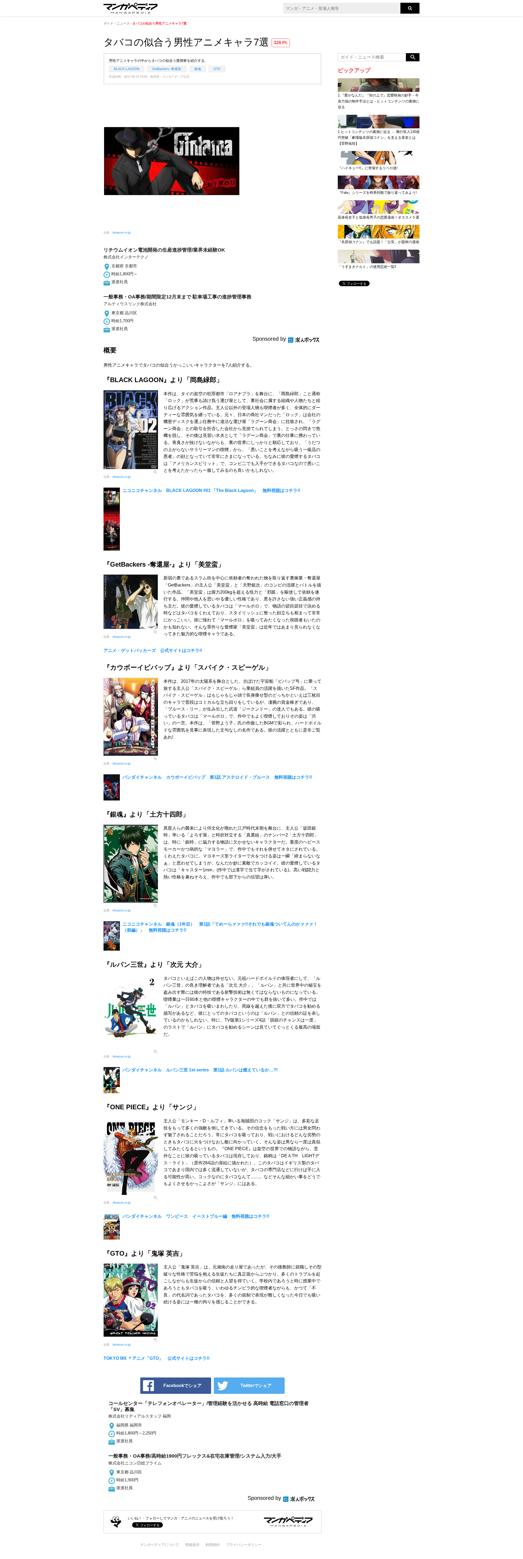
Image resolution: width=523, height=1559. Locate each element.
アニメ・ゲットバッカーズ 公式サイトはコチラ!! (153, 650)
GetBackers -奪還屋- (167, 69)
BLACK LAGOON (126, 69)
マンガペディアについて (159, 1545)
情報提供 (192, 1545)
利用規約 (213, 1545)
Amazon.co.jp (121, 232)
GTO (217, 69)
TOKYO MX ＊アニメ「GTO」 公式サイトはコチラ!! (156, 1358)
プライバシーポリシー (244, 1545)
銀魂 (197, 69)
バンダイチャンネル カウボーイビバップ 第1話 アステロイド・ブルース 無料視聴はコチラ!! (217, 777)
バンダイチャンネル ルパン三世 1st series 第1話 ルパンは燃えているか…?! (200, 1070)
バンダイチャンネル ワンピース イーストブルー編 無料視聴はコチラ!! (196, 1216)
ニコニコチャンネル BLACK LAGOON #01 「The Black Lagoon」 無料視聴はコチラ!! (211, 490)
